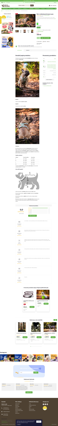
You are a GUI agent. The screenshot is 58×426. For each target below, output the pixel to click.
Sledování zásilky (31, 409)
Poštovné (4, 2)
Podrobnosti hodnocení (46, 15)
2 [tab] (31, 346)
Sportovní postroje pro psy (47, 85)
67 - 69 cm (51, 66)
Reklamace (17, 405)
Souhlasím (38, 421)
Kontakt (9, 2)
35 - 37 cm (48, 64)
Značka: (39, 43)
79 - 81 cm (54, 67)
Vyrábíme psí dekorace (32, 405)
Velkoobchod (17, 413)
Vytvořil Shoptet (55, 424)
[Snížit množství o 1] (40, 38)
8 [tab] (35, 346)
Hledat (32, 5)
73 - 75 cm (49, 67)
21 (38, 306)
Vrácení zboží (17, 406)
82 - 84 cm (54, 68)
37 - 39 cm (51, 64)
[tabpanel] (28, 301)
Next (56, 320)
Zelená (55, 58)
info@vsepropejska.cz (6, 411)
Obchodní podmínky (18, 409)
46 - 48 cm (51, 65)
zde (27, 422)
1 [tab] (30, 346)
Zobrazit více (29, 392)
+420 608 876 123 (3, 421)
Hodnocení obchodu (29, 379)
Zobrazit (32, 306)
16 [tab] (41, 346)
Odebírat (35, 372)
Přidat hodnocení (32, 215)
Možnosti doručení (40, 31)
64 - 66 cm (48, 66)
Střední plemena (50, 61)
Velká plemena (54, 61)
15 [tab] (40, 346)
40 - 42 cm (54, 64)
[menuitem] (4, 8)
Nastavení (18, 424)
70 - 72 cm (54, 66)
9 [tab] (36, 346)
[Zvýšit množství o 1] (40, 37)
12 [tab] (38, 346)
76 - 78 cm (51, 67)
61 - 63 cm (54, 65)
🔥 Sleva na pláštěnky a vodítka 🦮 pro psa (28, 0)
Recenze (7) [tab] (27, 50)
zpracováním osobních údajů (32, 374)
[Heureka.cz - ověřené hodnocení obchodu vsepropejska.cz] (7, 17)
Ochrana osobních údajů (19, 410)
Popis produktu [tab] (19, 50)
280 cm (24, 310)
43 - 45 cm (48, 65)
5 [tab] (33, 346)
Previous (54, 320)
